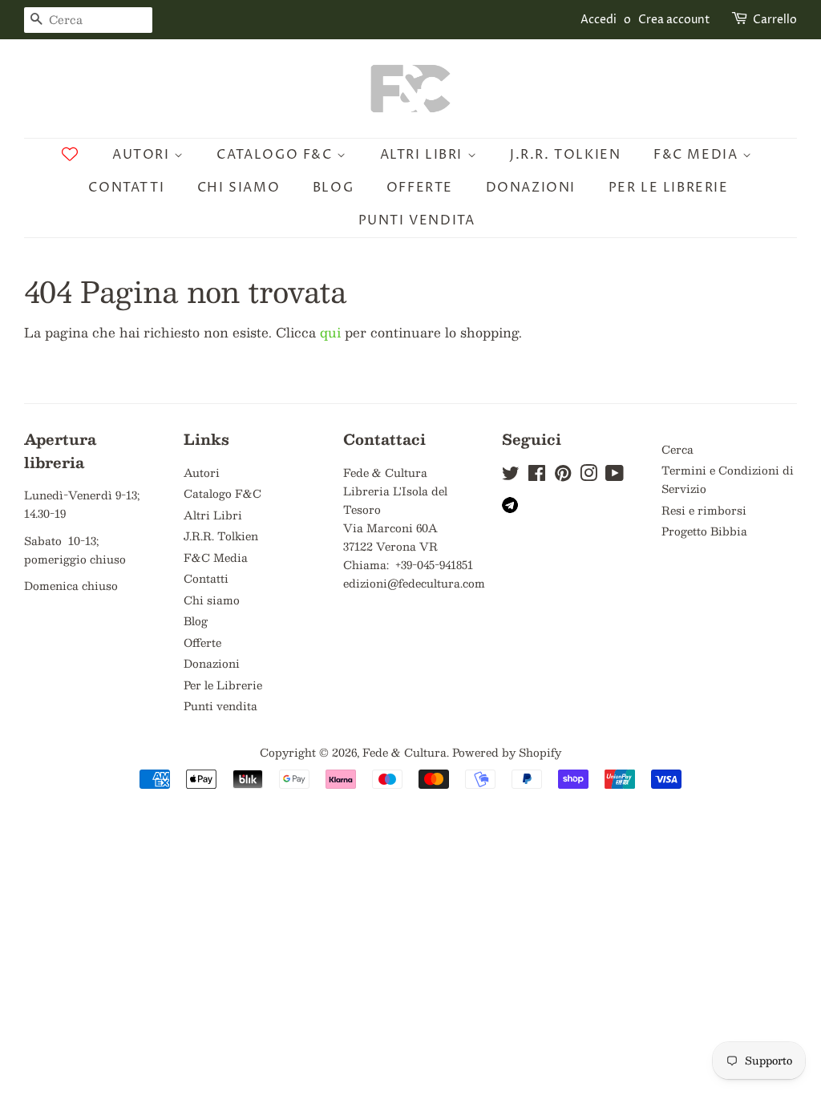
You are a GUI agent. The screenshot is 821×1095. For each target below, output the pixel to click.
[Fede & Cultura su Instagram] (588, 476)
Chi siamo (238, 187)
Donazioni (531, 187)
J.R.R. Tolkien (565, 155)
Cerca (677, 449)
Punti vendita (416, 220)
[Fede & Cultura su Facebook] (537, 476)
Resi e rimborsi (703, 510)
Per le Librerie (669, 187)
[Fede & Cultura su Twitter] (511, 476)
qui (330, 332)
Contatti (126, 187)
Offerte (419, 187)
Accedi (598, 19)
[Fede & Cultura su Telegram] (510, 508)
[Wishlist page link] (70, 154)
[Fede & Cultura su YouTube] (614, 476)
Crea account (674, 19)
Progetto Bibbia (704, 531)
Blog (333, 187)
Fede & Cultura (404, 752)
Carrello (775, 19)
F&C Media (697, 155)
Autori (143, 155)
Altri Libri (423, 155)
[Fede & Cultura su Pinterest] (563, 476)
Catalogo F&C (276, 155)
